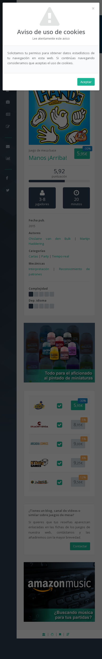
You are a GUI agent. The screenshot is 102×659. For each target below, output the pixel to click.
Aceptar (86, 82)
